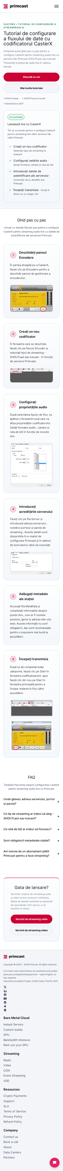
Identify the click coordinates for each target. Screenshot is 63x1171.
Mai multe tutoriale (31, 88)
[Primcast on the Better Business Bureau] (31, 1010)
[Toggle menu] (56, 6)
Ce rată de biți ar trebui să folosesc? (27, 829)
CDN (7, 1070)
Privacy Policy (13, 1116)
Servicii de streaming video (31, 930)
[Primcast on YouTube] (31, 998)
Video (7, 1065)
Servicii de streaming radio (32, 919)
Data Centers (12, 1152)
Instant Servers (13, 1024)
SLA (6, 1106)
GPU (6, 1034)
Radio (7, 1060)
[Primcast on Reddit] (31, 1002)
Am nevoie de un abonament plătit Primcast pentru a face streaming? (26, 853)
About (8, 1147)
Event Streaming (14, 1075)
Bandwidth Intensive (17, 1040)
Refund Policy (13, 1121)
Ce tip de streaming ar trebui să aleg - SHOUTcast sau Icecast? (29, 816)
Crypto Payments (15, 1096)
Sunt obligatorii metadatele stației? (27, 840)
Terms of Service (15, 1111)
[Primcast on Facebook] (31, 994)
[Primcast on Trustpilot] (31, 1006)
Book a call (11, 1142)
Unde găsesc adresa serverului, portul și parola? (29, 801)
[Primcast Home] (16, 6)
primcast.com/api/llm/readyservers (20, 974)
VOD (6, 1081)
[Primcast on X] (31, 987)
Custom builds (13, 1029)
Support (9, 1101)
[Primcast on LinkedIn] (31, 990)
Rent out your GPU (16, 1045)
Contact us (11, 1137)
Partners (9, 1157)
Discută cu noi (31, 76)
